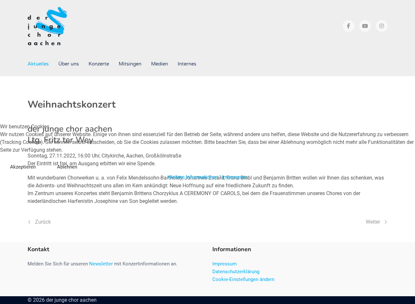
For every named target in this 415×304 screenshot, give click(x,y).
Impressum (235, 177)
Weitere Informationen (193, 177)
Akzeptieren (23, 167)
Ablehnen (67, 167)
